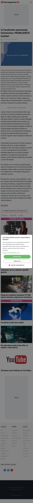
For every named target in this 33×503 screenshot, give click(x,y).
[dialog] (16, 251)
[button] (17, 253)
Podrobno (5, 250)
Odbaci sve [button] (17, 261)
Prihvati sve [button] (17, 256)
